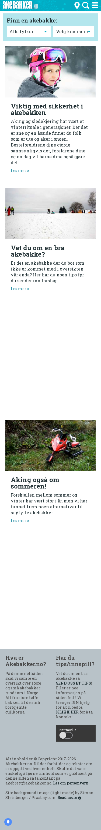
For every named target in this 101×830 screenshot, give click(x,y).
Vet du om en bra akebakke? (38, 251)
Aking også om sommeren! (35, 482)
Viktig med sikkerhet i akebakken (47, 109)
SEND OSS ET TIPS (73, 683)
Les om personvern (71, 783)
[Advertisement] (50, 361)
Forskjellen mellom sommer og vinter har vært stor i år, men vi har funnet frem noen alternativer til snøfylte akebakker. (49, 507)
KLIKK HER (67, 712)
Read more (67, 797)
